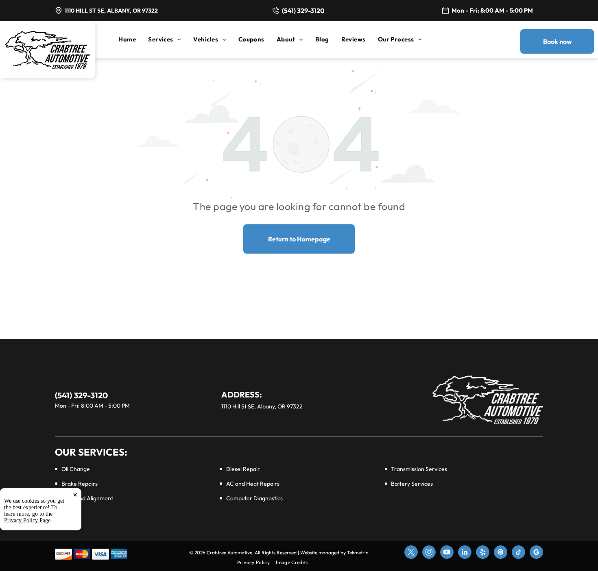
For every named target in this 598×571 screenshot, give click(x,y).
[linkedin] (464, 553)
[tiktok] (518, 553)
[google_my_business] (536, 553)
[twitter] (411, 553)
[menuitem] (133, 39)
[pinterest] (500, 553)
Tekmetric (357, 552)
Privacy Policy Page (27, 520)
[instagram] (429, 553)
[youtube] (447, 553)
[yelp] (482, 553)
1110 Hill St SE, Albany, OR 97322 (111, 10)
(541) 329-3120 (303, 11)
